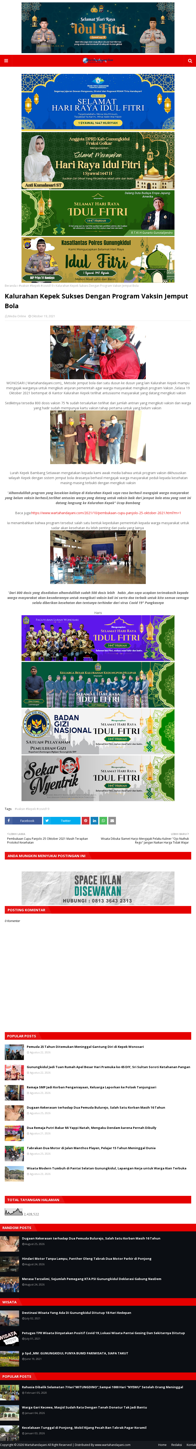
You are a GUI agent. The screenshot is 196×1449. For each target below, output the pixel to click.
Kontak (191, 1445)
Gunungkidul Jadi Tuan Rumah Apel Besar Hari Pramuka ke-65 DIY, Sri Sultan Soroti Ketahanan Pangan (108, 1067)
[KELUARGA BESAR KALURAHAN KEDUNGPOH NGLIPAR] (98, 706)
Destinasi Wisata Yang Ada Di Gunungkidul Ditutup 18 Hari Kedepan (76, 1313)
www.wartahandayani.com (113, 1445)
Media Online (17, 316)
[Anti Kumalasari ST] (98, 188)
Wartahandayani (36, 1445)
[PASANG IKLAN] (98, 903)
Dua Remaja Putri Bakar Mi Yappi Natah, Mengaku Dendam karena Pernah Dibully (91, 1128)
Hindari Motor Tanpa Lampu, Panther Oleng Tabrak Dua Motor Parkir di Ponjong (87, 1258)
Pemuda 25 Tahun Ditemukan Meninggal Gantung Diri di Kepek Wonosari (85, 1047)
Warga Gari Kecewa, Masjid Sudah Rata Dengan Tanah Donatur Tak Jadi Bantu (84, 1407)
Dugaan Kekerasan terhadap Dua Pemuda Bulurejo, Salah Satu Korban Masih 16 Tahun (96, 1107)
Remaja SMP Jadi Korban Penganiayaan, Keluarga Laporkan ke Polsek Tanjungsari (91, 1087)
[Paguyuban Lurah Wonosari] (98, 659)
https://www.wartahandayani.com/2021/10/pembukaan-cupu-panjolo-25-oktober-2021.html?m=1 (106, 513)
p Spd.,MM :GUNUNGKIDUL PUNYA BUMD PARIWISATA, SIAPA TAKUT (75, 1353)
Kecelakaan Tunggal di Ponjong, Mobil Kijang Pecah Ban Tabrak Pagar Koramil (84, 1427)
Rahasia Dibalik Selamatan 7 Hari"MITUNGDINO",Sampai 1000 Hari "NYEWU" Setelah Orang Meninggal (102, 1387)
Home (162, 1445)
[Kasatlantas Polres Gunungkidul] (98, 281)
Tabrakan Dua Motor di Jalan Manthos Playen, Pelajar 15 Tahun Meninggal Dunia (91, 1148)
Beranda (10, 286)
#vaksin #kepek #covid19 (36, 286)
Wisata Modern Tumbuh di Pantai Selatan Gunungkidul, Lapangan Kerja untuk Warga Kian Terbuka (106, 1168)
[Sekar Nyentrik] (98, 800)
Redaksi (176, 1445)
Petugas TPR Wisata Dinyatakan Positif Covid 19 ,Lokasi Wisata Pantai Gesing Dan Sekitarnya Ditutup (103, 1333)
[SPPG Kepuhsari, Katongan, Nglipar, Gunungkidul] (98, 753)
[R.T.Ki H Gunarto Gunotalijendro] (98, 234)
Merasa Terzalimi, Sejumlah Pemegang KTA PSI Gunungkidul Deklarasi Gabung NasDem (91, 1279)
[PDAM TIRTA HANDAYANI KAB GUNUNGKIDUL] (98, 130)
